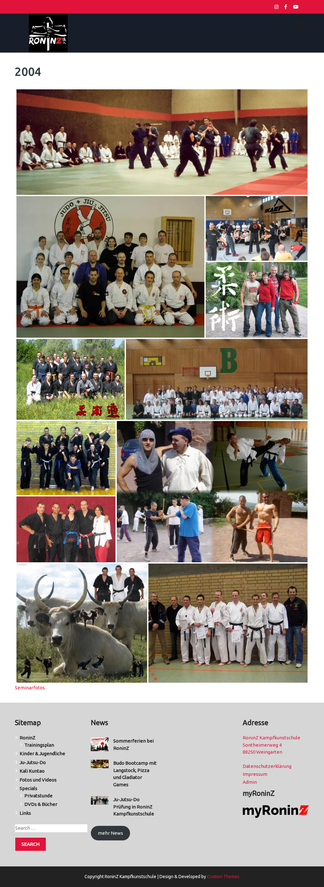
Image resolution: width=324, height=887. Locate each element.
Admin (250, 782)
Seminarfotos (30, 687)
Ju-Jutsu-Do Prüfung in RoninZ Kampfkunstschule (133, 806)
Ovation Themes (223, 876)
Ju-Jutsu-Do (33, 762)
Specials (28, 788)
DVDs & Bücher (40, 804)
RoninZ (27, 737)
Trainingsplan (39, 745)
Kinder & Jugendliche (42, 753)
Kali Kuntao (32, 771)
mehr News (110, 833)
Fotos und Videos (38, 779)
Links (25, 813)
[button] (162, 142)
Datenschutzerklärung (267, 766)
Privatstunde (38, 795)
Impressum (255, 774)
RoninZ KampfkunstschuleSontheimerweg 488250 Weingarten (271, 745)
